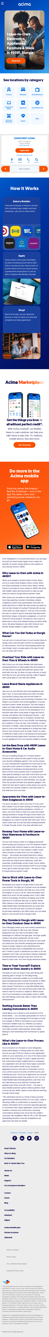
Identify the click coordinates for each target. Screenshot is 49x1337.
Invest (6, 1198)
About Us (8, 1170)
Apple (16, 548)
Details (20, 162)
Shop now (16, 61)
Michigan (22, 1133)
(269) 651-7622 (24, 145)
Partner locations (11, 1232)
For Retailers (9, 1158)
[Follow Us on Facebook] (13, 1140)
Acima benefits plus (12, 1227)
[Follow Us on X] (28, 1140)
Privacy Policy (11, 1257)
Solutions (8, 1215)
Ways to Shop (10, 1153)
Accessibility (9, 1210)
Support (7, 1180)
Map (11, 162)
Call (28, 162)
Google (35, 548)
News (6, 1175)
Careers (7, 1193)
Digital (7, 1220)
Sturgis (30, 1133)
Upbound (8, 1237)
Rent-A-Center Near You (14, 1163)
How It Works (10, 1148)
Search (37, 162)
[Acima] (24, 5)
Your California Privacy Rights (17, 1264)
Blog (6, 1203)
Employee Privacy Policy (15, 1271)
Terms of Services (13, 1250)
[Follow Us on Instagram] (35, 1140)
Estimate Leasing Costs (24, 155)
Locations (13, 1133)
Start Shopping (24, 445)
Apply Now (24, 150)
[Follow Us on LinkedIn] (21, 1140)
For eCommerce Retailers (14, 1185)
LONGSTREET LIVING (24, 138)
